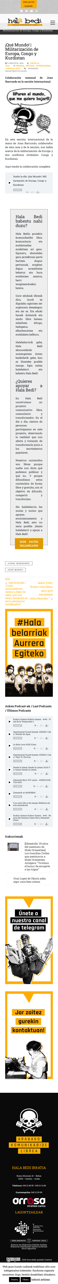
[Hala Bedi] (25, 21)
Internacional (43, 65)
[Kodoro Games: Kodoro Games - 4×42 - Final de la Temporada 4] (10, 722)
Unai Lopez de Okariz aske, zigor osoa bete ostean (29, 880)
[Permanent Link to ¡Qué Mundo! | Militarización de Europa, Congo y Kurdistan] (29, 111)
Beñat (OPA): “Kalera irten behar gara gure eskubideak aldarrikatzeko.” (41, 590)
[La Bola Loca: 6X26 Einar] (10, 746)
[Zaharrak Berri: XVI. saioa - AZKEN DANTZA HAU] (10, 782)
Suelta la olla (13, 68)
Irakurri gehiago (40, 1279)
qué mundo (16, 570)
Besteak (30, 65)
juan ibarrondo (19, 563)
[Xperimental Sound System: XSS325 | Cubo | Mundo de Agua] (10, 734)
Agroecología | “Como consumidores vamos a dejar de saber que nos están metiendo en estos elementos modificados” (16, 593)
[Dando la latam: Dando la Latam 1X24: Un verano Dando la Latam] (10, 770)
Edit (7, 579)
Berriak (20, 65)
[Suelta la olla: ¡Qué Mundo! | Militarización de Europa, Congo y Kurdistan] (10, 183)
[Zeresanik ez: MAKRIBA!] (10, 794)
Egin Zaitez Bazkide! (28, 4)
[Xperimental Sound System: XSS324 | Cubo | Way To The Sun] (10, 757)
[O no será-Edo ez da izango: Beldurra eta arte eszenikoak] (10, 805)
